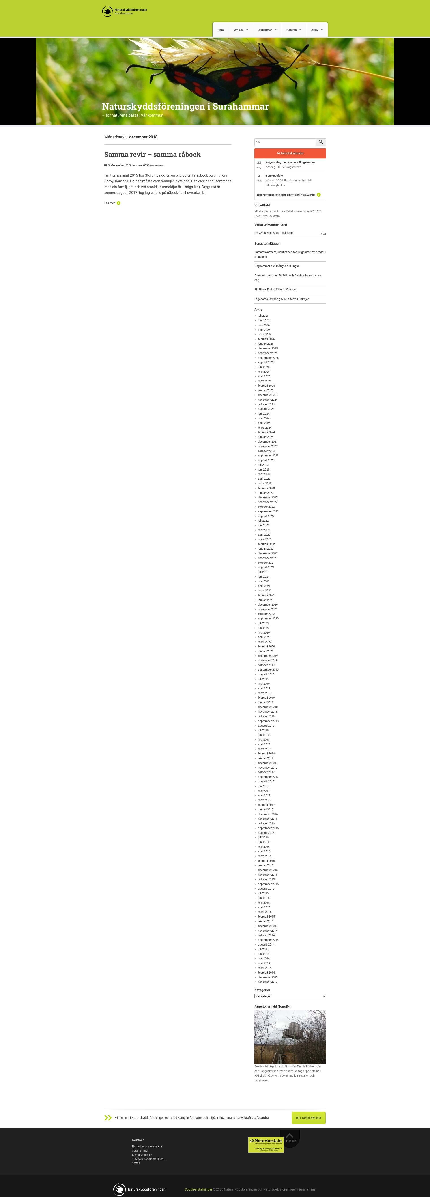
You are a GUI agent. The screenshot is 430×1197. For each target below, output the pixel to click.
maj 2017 (264, 791)
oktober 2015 (266, 879)
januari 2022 (265, 548)
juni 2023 (263, 469)
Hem (221, 30)
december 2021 (268, 553)
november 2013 (267, 981)
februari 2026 (266, 339)
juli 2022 (263, 520)
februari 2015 (266, 916)
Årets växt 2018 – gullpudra (276, 232)
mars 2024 (264, 427)
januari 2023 (265, 492)
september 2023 (268, 455)
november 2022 (267, 502)
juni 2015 (263, 898)
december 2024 (268, 395)
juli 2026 (263, 315)
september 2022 (268, 511)
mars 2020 (264, 641)
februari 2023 (266, 488)
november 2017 (267, 767)
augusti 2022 (266, 516)
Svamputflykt (274, 175)
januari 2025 (265, 390)
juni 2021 (263, 576)
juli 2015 (263, 893)
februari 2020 (266, 646)
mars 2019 (264, 693)
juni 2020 (263, 628)
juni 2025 (263, 367)
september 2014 (268, 939)
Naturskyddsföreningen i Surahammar (185, 106)
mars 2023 (264, 483)
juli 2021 (263, 572)
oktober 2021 (266, 562)
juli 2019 (263, 679)
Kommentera (155, 165)
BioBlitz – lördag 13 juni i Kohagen (275, 289)
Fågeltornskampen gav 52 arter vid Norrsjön (281, 299)
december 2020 (268, 604)
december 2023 (268, 441)
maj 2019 (264, 683)
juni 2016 (263, 842)
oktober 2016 (266, 823)
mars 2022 (264, 539)
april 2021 (264, 586)
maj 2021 (264, 581)
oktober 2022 (266, 506)
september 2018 (268, 721)
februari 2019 (266, 697)
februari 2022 (266, 544)
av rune (137, 165)
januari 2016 (265, 865)
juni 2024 (263, 413)
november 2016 (267, 818)
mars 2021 (264, 590)
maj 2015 (264, 902)
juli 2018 (263, 730)
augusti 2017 (266, 781)
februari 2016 (266, 860)
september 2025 (268, 357)
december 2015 (268, 870)
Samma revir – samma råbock (152, 154)
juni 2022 (263, 525)
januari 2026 (265, 343)
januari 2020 (265, 651)
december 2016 (268, 814)
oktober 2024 (266, 404)
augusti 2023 (266, 460)
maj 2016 (264, 846)
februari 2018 (266, 753)
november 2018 (267, 711)
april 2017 (264, 795)
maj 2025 (264, 371)
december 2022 (268, 497)
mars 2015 (264, 911)
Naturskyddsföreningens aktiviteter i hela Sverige (286, 194)
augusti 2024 (266, 408)
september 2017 (268, 776)
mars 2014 (264, 967)
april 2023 (264, 478)
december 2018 (268, 707)
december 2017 (268, 763)
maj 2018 (264, 739)
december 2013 (268, 977)
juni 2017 (263, 786)
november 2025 (267, 353)
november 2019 (267, 660)
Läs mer (109, 203)
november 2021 (267, 558)
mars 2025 (264, 381)
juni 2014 (263, 954)
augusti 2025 (266, 362)
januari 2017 (265, 809)
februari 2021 (266, 595)
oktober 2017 (266, 772)
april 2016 (264, 851)
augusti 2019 (266, 674)
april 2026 (264, 329)
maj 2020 (264, 632)
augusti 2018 (266, 725)
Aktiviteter (265, 30)
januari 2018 (265, 758)
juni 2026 (263, 320)
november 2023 (267, 446)
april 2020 (264, 637)
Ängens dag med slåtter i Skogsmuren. (291, 162)
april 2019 (264, 688)
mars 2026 (264, 334)
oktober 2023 (266, 451)
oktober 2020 (266, 613)
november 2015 (267, 874)
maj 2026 (264, 325)
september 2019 (268, 669)
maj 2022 (264, 530)
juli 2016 (263, 837)
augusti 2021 (266, 567)
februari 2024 (266, 432)
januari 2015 (265, 921)
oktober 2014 (266, 935)
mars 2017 (264, 800)
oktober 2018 (266, 716)
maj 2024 (264, 418)
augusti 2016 (266, 832)
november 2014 (267, 930)
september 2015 (268, 884)
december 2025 (268, 348)
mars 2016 (264, 856)
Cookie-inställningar (198, 1189)
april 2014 (264, 963)
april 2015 (264, 907)
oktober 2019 (266, 665)
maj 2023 (264, 474)
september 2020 (268, 618)
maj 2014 (264, 958)
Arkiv (314, 30)
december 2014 (268, 926)
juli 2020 (263, 623)
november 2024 (267, 399)
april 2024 (264, 423)
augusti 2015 (266, 888)
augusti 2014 (266, 944)
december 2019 (268, 656)
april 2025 (264, 376)
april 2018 (264, 744)
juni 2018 (263, 735)
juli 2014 (263, 949)
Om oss (239, 30)
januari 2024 (265, 436)
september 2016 (268, 828)
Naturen (291, 30)
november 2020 (267, 609)
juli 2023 (263, 464)
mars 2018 (264, 749)
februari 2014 (266, 972)
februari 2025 (266, 385)
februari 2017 (266, 804)
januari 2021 (265, 600)
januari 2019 (265, 702)
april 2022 (264, 534)
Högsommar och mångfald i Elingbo (276, 266)
